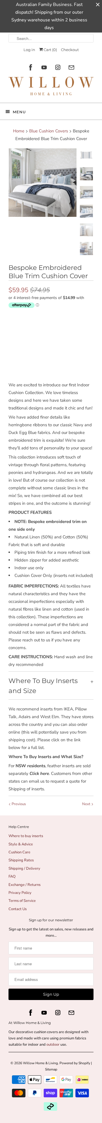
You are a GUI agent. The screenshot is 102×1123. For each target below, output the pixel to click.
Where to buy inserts (25, 836)
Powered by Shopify (75, 1063)
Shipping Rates (21, 860)
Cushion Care (19, 852)
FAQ (12, 876)
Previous (18, 804)
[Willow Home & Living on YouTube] (44, 67)
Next (86, 804)
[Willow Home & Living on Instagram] (57, 67)
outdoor (53, 1044)
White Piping (37, 329)
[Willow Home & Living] (51, 87)
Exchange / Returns (24, 884)
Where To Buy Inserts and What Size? (45, 757)
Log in (29, 49)
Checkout (70, 49)
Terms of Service (22, 900)
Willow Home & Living (40, 1063)
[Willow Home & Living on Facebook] (30, 67)
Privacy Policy (19, 892)
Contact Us (17, 909)
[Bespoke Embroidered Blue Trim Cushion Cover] (42, 182)
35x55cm (34, 317)
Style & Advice (20, 844)
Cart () (50, 49)
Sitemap (51, 1069)
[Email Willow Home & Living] (71, 67)
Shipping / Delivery (24, 868)
